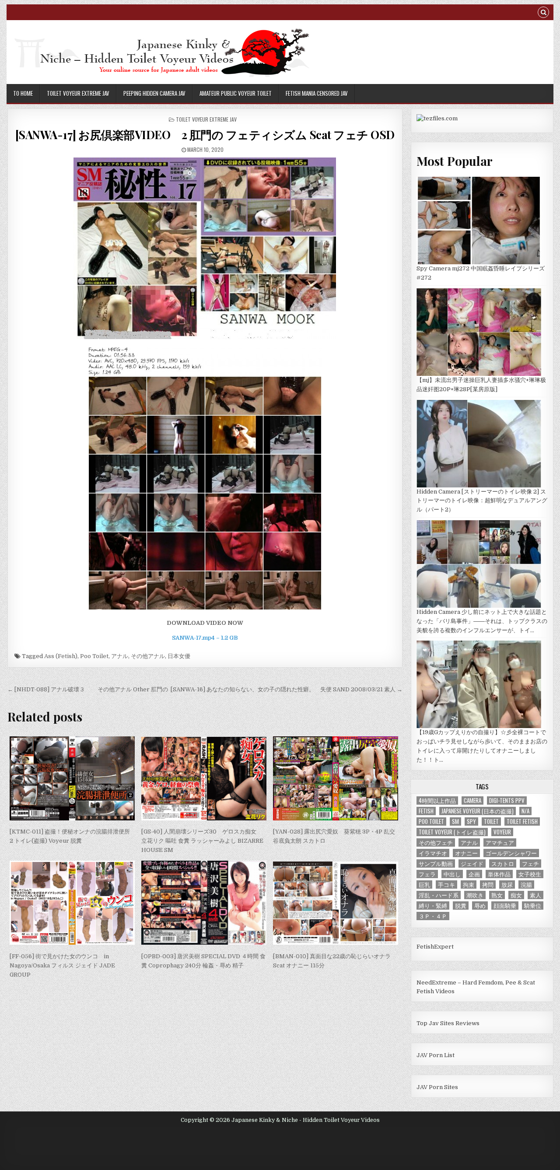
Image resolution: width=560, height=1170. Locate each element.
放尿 (507, 884)
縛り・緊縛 (433, 905)
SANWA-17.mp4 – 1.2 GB (205, 637)
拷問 (488, 884)
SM (455, 821)
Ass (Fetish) (60, 656)
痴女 (516, 895)
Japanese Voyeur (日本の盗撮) (477, 811)
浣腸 (526, 884)
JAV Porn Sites (437, 1087)
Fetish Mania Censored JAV (317, 93)
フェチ (530, 863)
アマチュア (500, 842)
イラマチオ (433, 853)
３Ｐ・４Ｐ (433, 916)
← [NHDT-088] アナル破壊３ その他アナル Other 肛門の (87, 689)
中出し (452, 874)
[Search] (543, 13)
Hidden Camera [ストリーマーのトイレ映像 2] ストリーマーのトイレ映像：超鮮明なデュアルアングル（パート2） (481, 500)
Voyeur (502, 832)
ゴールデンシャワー (511, 853)
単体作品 (499, 874)
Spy (471, 821)
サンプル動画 (436, 863)
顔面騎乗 (505, 905)
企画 (474, 874)
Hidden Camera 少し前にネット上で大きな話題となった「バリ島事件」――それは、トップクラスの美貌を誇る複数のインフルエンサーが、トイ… (481, 621)
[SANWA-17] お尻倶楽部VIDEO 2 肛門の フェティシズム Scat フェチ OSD (205, 134)
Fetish (426, 811)
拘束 (468, 884)
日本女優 (179, 656)
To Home (23, 93)
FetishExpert (435, 946)
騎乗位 (532, 905)
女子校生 (529, 874)
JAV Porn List (435, 1055)
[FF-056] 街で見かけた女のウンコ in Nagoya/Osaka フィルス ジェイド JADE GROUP (62, 965)
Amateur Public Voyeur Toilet (236, 93)
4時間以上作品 (437, 800)
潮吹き (474, 895)
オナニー (466, 853)
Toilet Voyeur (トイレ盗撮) (452, 832)
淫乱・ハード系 (438, 895)
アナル (119, 656)
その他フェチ (436, 842)
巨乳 (424, 884)
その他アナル (148, 656)
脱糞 (460, 905)
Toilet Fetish (522, 821)
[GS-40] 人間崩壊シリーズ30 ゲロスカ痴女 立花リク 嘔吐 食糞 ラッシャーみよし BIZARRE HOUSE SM (205, 840)
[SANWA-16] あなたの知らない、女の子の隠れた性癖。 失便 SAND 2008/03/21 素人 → (286, 689)
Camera (472, 800)
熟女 (497, 895)
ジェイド (472, 863)
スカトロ (502, 863)
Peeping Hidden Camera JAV (154, 93)
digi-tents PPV (507, 800)
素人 (535, 895)
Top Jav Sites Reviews (448, 1023)
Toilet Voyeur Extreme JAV (78, 93)
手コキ (446, 884)
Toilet (491, 821)
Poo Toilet (94, 656)
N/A (525, 811)
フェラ (427, 874)
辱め (480, 905)
